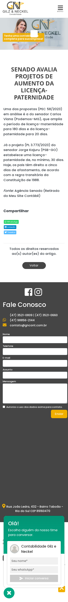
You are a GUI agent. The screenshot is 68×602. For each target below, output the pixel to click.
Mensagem (9, 381)
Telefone (8, 346)
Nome (6, 334)
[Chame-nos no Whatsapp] (9, 592)
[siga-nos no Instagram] (38, 294)
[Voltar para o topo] (62, 589)
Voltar (34, 265)
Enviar (59, 414)
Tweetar (11, 232)
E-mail (6, 357)
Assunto (8, 369)
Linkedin (11, 227)
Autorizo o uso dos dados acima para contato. (34, 407)
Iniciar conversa (36, 578)
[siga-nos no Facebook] (29, 294)
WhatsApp (12, 221)
